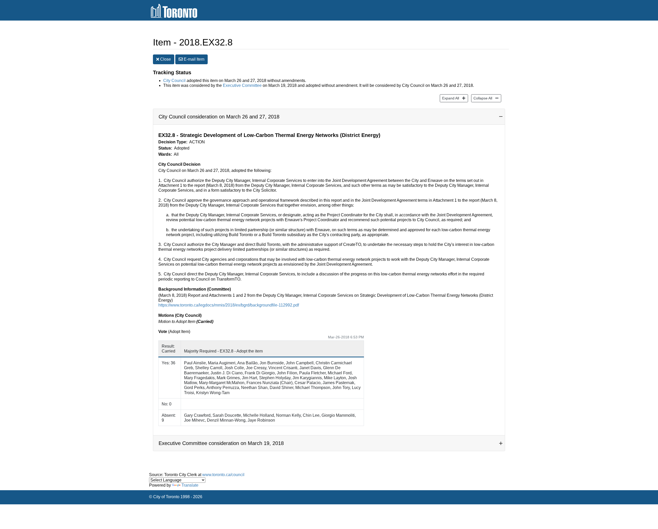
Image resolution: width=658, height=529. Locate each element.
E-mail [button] (193, 59)
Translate (189, 485)
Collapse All (481, 98)
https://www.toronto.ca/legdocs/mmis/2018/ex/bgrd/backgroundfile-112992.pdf (228, 305)
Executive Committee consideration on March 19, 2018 (221, 443)
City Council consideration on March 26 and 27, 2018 (219, 116)
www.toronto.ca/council (223, 474)
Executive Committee (242, 85)
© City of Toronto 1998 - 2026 (175, 497)
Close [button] (165, 59)
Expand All (449, 98)
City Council (174, 80)
